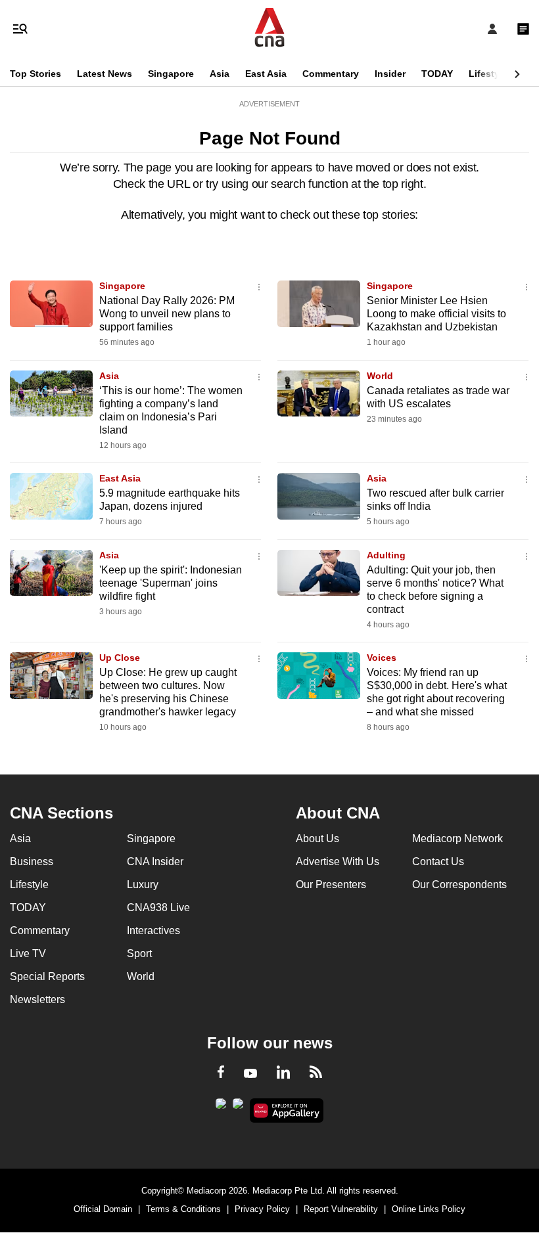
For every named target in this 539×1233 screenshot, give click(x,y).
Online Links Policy (428, 1209)
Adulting (386, 555)
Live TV (28, 953)
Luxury (142, 884)
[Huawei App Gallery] (287, 1110)
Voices (381, 657)
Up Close (119, 657)
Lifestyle (488, 73)
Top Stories (35, 73)
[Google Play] (221, 1107)
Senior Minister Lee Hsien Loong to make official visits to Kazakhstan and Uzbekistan (436, 313)
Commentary (330, 73)
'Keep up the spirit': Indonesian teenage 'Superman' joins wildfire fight (170, 583)
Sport (139, 953)
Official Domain (103, 1209)
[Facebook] (221, 1074)
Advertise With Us (337, 861)
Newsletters (37, 999)
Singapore (171, 73)
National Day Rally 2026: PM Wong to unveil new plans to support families (167, 313)
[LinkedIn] (283, 1074)
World (380, 375)
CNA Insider (155, 861)
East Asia (266, 73)
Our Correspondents (459, 884)
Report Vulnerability (341, 1209)
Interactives (153, 930)
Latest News (104, 73)
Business (31, 861)
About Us (317, 838)
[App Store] (238, 1107)
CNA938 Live (158, 907)
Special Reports (47, 976)
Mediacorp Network (457, 838)
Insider (390, 73)
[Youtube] (250, 1074)
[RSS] (316, 1074)
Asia (219, 73)
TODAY (437, 73)
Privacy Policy (262, 1209)
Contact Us (438, 861)
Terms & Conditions (183, 1209)
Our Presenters (331, 884)
